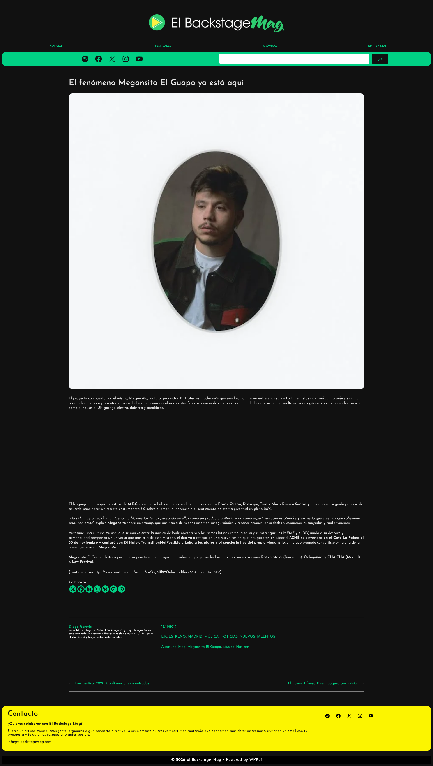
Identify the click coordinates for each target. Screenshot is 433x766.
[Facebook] (81, 589)
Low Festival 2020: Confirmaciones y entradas (112, 683)
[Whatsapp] (121, 589)
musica (228, 647)
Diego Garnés (80, 627)
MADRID (195, 637)
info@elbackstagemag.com (29, 742)
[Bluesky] (105, 589)
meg (182, 647)
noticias (242, 647)
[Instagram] (97, 589)
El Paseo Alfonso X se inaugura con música (323, 683)
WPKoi (255, 760)
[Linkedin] (89, 589)
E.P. (164, 637)
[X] (72, 589)
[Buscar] (380, 58)
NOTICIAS (229, 637)
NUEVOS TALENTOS (257, 637)
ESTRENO (177, 637)
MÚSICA (211, 637)
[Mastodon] (113, 589)
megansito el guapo (204, 647)
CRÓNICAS (270, 46)
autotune (168, 647)
